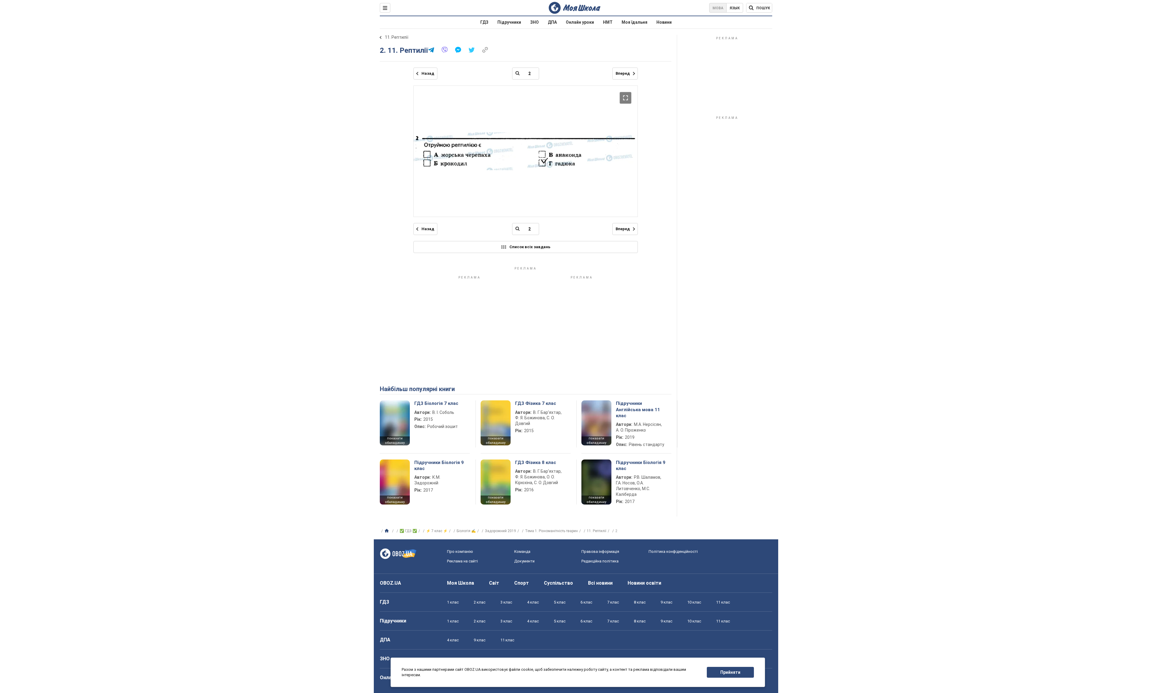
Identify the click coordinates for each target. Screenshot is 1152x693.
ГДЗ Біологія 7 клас (436, 403)
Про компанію (460, 551)
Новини (664, 22)
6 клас (586, 602)
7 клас (613, 602)
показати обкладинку (395, 440)
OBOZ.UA (390, 583)
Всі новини (600, 583)
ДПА (552, 22)
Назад (428, 73)
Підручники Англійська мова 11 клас (638, 409)
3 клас (506, 602)
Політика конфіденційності (673, 551)
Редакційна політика (600, 561)
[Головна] (387, 531)
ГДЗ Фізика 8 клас (535, 462)
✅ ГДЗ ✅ (408, 531)
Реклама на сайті (462, 561)
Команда (522, 551)
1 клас (453, 602)
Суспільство (558, 583)
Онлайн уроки (580, 22)
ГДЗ (484, 22)
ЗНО (534, 22)
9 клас (666, 602)
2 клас (479, 602)
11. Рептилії (396, 37)
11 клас (723, 602)
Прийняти (730, 672)
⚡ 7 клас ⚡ (437, 531)
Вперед (623, 73)
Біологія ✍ (466, 531)
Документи (524, 561)
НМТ (608, 22)
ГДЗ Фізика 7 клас (535, 403)
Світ (494, 583)
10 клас (694, 602)
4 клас (533, 602)
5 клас (560, 602)
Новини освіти (644, 583)
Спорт (521, 583)
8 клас (640, 602)
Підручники (509, 22)
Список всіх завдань (529, 247)
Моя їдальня (634, 22)
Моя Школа (460, 583)
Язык (735, 8)
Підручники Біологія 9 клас (439, 465)
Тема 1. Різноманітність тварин (551, 531)
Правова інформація (600, 551)
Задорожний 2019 (500, 531)
